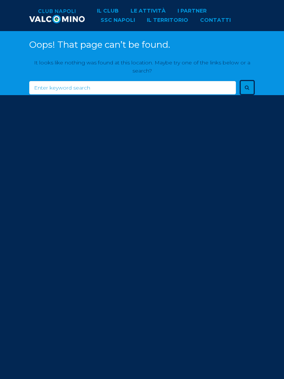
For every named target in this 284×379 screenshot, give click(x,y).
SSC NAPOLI (118, 20)
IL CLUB (108, 10)
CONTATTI (215, 20)
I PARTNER (192, 10)
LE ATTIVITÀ (148, 10)
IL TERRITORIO (167, 20)
